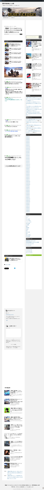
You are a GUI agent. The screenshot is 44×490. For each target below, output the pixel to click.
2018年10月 (28, 201)
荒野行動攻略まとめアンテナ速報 (32, 242)
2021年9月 (28, 151)
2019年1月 (28, 197)
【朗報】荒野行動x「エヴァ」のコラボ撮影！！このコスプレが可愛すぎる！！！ (16, 391)
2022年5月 (28, 139)
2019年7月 (28, 188)
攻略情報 (27, 227)
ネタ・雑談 (8, 264)
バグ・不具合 (28, 220)
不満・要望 (28, 223)
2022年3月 (28, 142)
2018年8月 (28, 204)
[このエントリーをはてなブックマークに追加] (14, 268)
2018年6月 (28, 207)
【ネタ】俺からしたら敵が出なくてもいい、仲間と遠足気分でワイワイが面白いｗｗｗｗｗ (33, 103)
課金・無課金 (28, 234)
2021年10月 (28, 149)
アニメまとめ (28, 245)
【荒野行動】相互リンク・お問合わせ (9, 17)
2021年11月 (28, 148)
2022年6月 (28, 138)
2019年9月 (28, 185)
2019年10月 (28, 184)
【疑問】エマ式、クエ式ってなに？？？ (33, 122)
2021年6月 (28, 155)
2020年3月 (28, 177)
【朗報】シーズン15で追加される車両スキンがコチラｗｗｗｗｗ (16, 442)
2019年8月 (28, 187)
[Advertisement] (16, 23)
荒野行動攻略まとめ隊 (8, 3)
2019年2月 (28, 195)
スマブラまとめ (29, 251)
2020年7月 (28, 171)
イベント (27, 216)
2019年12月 (28, 181)
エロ (27, 217)
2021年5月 (28, 156)
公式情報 (27, 224)
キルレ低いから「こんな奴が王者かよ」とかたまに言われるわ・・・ (16, 434)
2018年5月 (28, 208)
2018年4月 (28, 210)
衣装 (27, 233)
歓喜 (27, 230)
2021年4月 (28, 158)
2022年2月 (28, 143)
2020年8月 (28, 169)
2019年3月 (28, 194)
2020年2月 (28, 178)
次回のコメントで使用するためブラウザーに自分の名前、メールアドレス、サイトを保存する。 (13, 341)
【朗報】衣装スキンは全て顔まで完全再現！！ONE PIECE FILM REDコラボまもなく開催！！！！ (36, 85)
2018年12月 (28, 198)
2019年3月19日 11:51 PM (9, 314)
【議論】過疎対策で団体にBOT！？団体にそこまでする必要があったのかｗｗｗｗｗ (16, 418)
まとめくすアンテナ (30, 243)
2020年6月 (28, 172)
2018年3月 (28, 211)
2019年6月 (28, 190)
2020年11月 (28, 165)
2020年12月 (28, 164)
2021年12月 (28, 146)
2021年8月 (28, 152)
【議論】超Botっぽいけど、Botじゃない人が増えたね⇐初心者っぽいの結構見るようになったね (14, 473)
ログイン (3, 0)
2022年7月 (28, 136)
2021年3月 (28, 159)
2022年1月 (28, 145)
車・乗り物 (28, 236)
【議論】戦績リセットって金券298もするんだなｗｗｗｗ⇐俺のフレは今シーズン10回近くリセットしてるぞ (14, 477)
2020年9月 (28, 168)
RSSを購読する (30, 255)
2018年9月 (28, 203)
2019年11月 (28, 182)
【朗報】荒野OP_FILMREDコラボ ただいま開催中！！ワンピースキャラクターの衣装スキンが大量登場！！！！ (34, 99)
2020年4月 (28, 175)
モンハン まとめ (29, 252)
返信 (7, 320)
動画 (27, 226)
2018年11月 (28, 200)
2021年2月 (28, 161)
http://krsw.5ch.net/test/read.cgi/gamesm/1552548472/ (14, 79)
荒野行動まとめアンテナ (30, 240)
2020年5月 (28, 174)
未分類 (27, 229)
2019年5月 (28, 191)
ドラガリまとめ (29, 249)
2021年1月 (28, 162)
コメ (21, 34)
